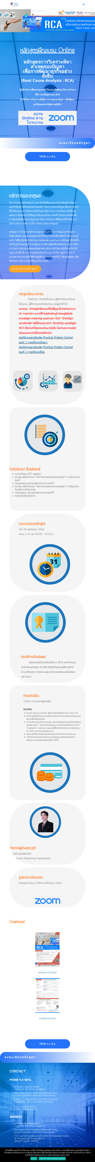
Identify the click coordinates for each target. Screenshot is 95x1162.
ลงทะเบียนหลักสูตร (74, 143)
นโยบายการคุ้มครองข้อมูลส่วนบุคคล (52, 1158)
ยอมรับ (34, 1158)
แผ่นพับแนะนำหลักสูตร (47, 972)
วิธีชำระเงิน (47, 156)
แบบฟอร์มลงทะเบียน (47, 1018)
